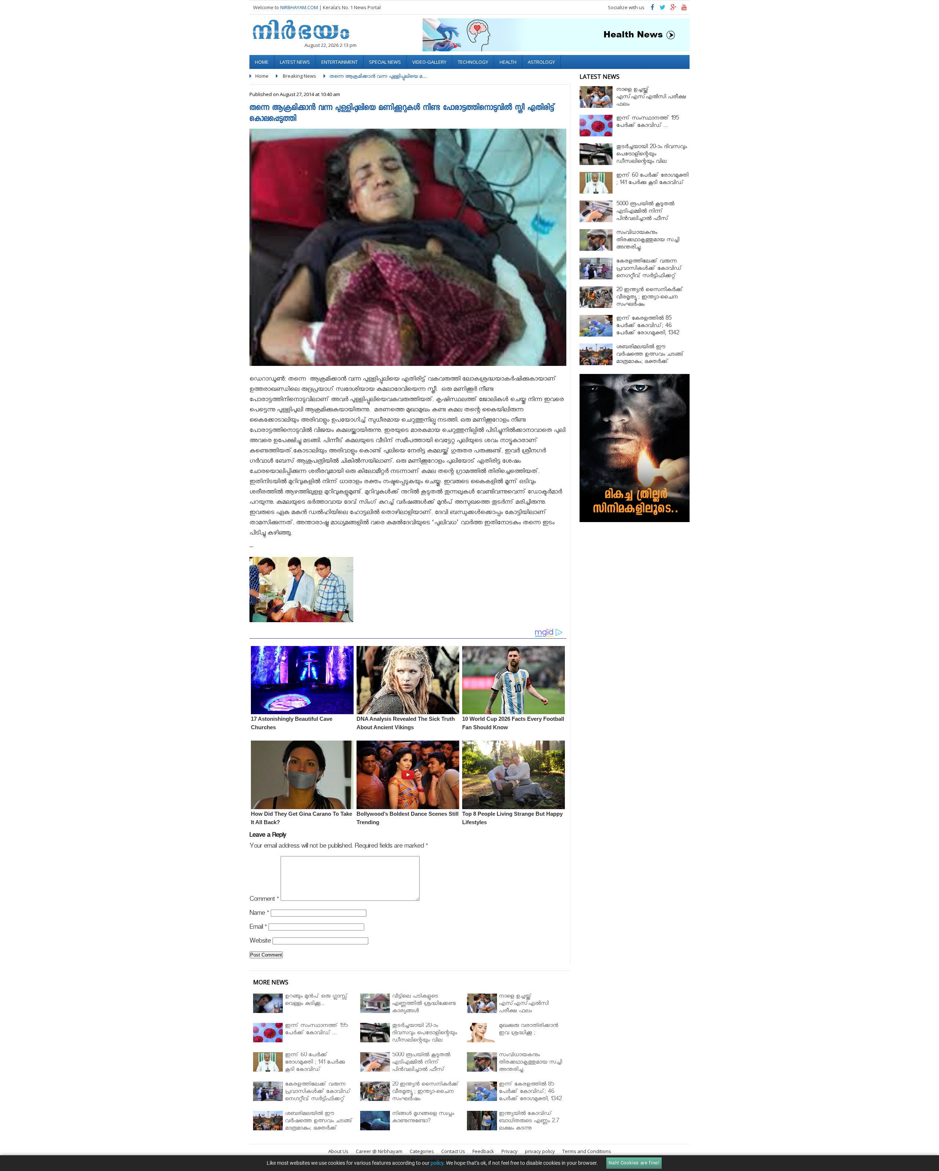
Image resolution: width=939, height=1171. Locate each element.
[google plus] (673, 9)
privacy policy (540, 1151)
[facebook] (652, 9)
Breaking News (299, 76)
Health (508, 62)
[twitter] (662, 9)
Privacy (509, 1151)
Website (260, 942)
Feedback (483, 1151)
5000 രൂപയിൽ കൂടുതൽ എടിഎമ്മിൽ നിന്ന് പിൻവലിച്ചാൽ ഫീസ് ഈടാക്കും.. (645, 216)
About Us (338, 1151)
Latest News (295, 62)
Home (261, 62)
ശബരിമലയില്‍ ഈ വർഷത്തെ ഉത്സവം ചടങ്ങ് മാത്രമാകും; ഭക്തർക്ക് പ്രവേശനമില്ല (650, 359)
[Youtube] (684, 9)
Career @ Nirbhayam (379, 1151)
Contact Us (453, 1151)
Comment (264, 900)
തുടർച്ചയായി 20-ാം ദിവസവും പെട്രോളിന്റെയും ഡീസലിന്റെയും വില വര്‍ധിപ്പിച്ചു (651, 158)
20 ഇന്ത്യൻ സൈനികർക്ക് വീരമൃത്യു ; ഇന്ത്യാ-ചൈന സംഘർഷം (649, 297)
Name (259, 914)
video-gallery (429, 62)
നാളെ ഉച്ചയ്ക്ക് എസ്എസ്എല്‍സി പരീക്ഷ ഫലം (651, 97)
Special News (385, 62)
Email (258, 928)
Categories (422, 1151)
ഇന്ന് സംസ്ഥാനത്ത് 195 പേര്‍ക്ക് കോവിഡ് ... (647, 123)
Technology (473, 62)
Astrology (541, 62)
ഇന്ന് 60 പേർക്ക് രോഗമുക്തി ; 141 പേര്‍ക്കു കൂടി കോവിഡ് (652, 180)
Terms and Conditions (586, 1151)
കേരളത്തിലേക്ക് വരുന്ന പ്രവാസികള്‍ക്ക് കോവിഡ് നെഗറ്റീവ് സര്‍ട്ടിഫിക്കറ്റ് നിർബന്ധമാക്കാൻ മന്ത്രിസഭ (651, 273)
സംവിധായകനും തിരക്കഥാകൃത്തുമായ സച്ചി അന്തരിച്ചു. (647, 240)
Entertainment (339, 62)
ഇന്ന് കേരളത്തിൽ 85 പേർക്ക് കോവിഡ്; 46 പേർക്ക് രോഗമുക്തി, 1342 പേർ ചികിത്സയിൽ (647, 330)
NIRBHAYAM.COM (299, 7)
